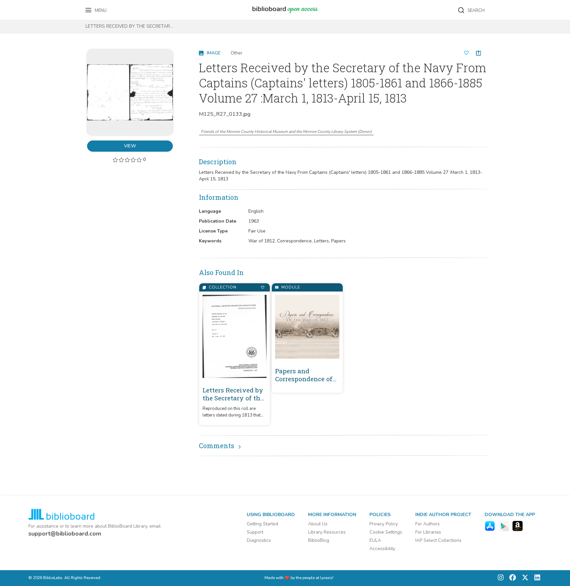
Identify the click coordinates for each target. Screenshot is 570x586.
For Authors (427, 524)
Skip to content (34, 7)
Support (255, 532)
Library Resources (327, 532)
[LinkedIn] (536, 578)
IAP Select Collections (438, 540)
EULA (375, 540)
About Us (318, 524)
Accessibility (382, 548)
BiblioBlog (318, 540)
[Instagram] (500, 578)
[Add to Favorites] (262, 287)
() (286, 131)
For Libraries (428, 532)
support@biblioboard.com (64, 534)
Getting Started (262, 524)
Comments (216, 445)
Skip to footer (33, 7)
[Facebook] (511, 578)
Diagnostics (259, 540)
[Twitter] (523, 578)
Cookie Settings (385, 532)
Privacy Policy (383, 524)
